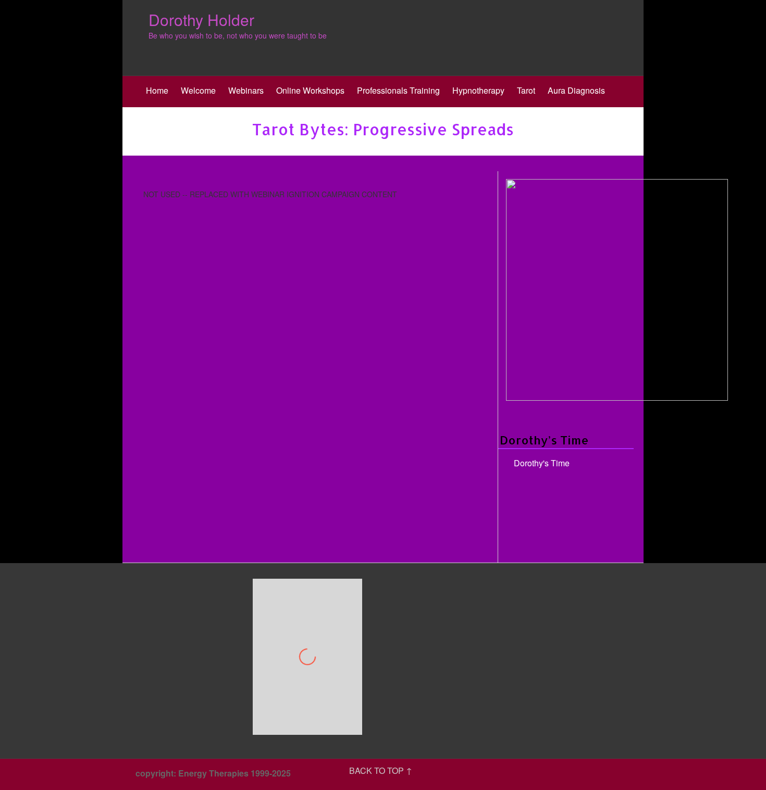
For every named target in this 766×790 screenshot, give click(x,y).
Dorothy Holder (201, 19)
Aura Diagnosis (576, 90)
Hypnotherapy (478, 90)
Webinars (246, 90)
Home (157, 90)
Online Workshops (310, 90)
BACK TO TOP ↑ (380, 770)
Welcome (198, 90)
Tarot (526, 90)
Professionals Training (398, 90)
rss (628, 774)
